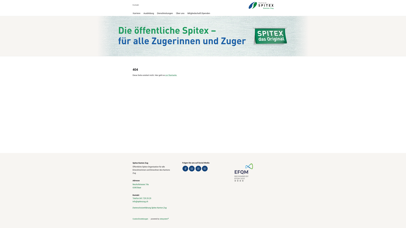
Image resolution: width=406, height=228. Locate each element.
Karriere (136, 13)
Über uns (180, 13)
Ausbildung (148, 13)
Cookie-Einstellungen (140, 219)
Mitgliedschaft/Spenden (198, 13)
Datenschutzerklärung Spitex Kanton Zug (150, 208)
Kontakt (136, 5)
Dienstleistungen (165, 13)
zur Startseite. (171, 75)
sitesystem (164, 219)
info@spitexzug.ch (140, 201)
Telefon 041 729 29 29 (142, 198)
